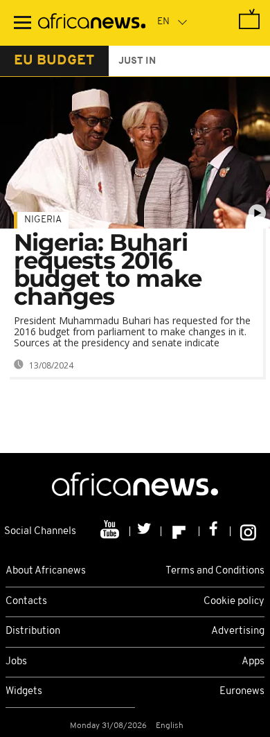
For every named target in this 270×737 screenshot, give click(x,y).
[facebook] (215, 531)
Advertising (237, 631)
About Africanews (46, 571)
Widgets (24, 691)
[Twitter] (145, 531)
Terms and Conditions (214, 571)
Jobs (16, 662)
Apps (253, 662)
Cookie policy (234, 601)
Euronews (241, 691)
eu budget (54, 61)
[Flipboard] (180, 531)
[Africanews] (91, 23)
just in (137, 61)
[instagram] (248, 531)
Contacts (26, 601)
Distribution (33, 631)
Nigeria (43, 220)
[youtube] (111, 531)
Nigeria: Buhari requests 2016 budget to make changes (107, 269)
